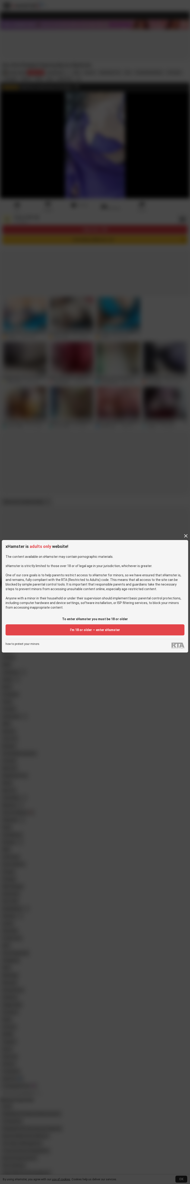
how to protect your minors (22, 644)
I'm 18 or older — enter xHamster (95, 630)
